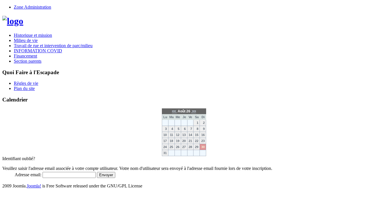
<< (174, 111)
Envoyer (106, 175)
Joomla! (34, 185)
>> (193, 111)
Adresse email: (28, 174)
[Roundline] (12, 21)
